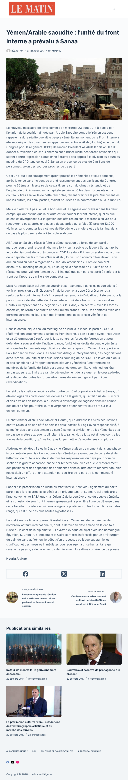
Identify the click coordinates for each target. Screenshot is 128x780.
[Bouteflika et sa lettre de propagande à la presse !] (94, 649)
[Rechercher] (114, 9)
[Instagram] (17, 762)
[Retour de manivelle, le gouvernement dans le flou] (34, 649)
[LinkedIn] (102, 573)
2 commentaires (37, 734)
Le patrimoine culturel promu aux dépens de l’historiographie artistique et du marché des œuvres (33, 726)
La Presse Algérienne (89, 751)
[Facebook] (25, 573)
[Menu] (120, 9)
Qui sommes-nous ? (17, 751)
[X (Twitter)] (64, 573)
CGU (34, 751)
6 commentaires (97, 678)
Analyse (56, 51)
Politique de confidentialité (57, 751)
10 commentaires (37, 678)
